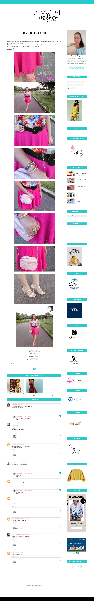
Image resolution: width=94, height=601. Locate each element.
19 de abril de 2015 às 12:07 (27, 544)
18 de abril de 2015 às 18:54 (21, 480)
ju (12, 552)
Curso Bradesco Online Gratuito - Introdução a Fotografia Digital (81, 173)
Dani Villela (14, 466)
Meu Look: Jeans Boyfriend (80, 200)
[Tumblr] (75, 68)
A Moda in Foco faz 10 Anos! (73, 143)
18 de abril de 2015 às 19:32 (21, 498)
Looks (78, 82)
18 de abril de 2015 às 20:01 (24, 518)
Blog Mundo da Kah (16, 404)
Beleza (73, 82)
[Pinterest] (80, 68)
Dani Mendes (14, 462)
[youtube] (78, 68)
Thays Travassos (15, 518)
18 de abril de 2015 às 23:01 (28, 534)
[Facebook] (70, 68)
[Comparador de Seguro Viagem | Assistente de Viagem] (76, 553)
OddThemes (62, 599)
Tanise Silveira (15, 424)
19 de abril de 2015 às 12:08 (27, 561)
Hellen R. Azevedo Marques (17, 534)
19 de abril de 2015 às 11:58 (27, 435)
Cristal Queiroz (19, 416)
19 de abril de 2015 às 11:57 (27, 416)
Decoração (69, 85)
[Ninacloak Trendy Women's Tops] (76, 532)
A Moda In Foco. (44, 599)
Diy (68, 88)
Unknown (14, 444)
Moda (68, 82)
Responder (14, 411)
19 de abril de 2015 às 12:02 (27, 490)
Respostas (15, 413)
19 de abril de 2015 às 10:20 (18, 552)
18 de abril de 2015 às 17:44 (22, 462)
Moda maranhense (78, 85)
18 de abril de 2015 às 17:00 (25, 404)
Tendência (73, 88)
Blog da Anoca (14, 503)
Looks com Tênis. (80, 193)
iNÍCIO (38, 2)
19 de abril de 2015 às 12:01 (27, 454)
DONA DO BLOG (45, 2)
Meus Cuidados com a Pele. (81, 180)
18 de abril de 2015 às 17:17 (21, 444)
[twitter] (83, 68)
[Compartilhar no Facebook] (34, 369)
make (82, 82)
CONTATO (52, 2)
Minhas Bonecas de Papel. (80, 186)
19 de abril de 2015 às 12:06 (27, 511)
